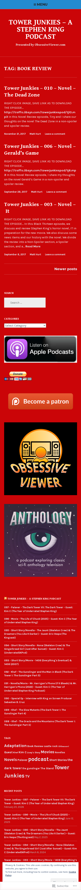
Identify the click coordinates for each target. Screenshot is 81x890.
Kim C (23, 752)
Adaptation (15, 745)
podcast (38, 759)
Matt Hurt (35, 133)
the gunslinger (31, 768)
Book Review (35, 746)
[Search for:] (25, 302)
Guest (8, 752)
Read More (32, 247)
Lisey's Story (33, 752)
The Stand (47, 768)
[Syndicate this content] (5, 598)
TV (27, 776)
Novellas (60, 752)
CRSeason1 (63, 746)
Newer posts (65, 269)
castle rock (51, 746)
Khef (15, 752)
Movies (47, 751)
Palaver (23, 760)
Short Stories (58, 760)
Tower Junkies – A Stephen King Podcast (41, 29)
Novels (10, 759)
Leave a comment (55, 133)
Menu (42, 4)
